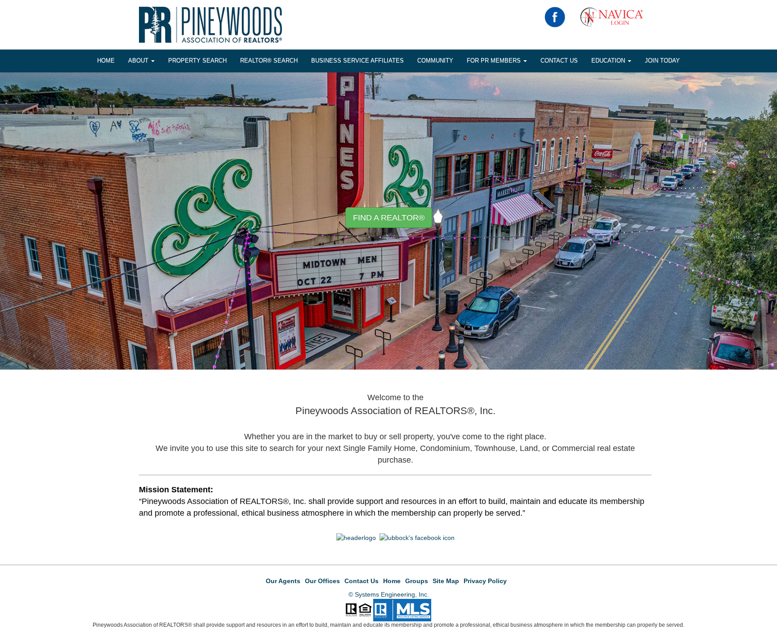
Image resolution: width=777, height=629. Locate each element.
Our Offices (322, 580)
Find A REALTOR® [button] (388, 217)
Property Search (197, 60)
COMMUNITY (435, 60)
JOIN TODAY (662, 60)
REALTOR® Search (269, 60)
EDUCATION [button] (609, 60)
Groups (416, 580)
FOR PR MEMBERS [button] (494, 60)
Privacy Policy (485, 580)
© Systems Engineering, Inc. (388, 594)
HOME (106, 60)
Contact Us (559, 60)
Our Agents (283, 580)
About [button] (139, 60)
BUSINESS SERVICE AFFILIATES (357, 60)
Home (392, 580)
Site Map (446, 580)
